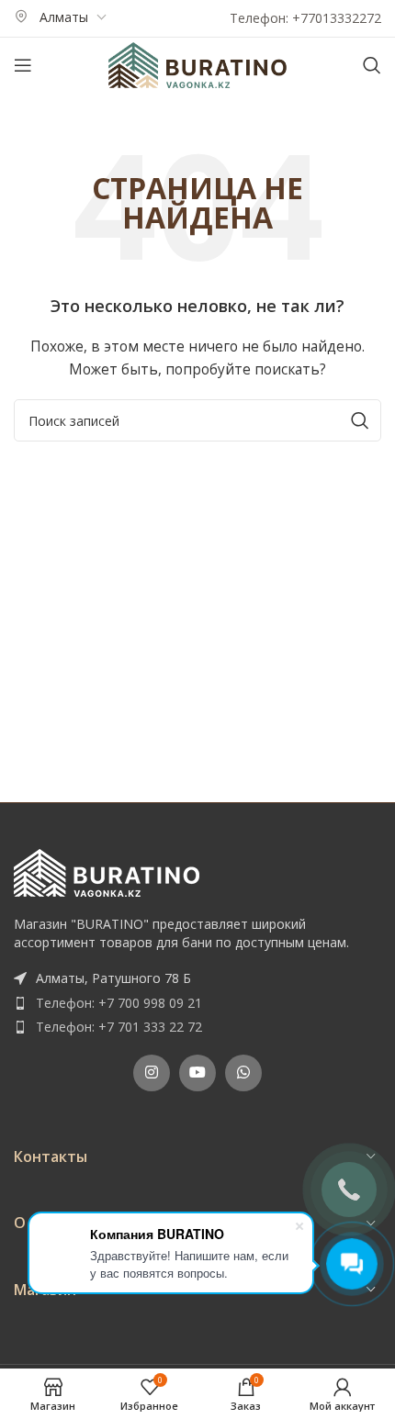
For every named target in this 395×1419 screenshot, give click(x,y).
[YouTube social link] (197, 1073)
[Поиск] (372, 65)
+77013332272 (336, 18)
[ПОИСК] (360, 420)
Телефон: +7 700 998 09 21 (119, 1002)
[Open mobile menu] (23, 65)
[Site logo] (197, 64)
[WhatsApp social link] (243, 1073)
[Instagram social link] (151, 1073)
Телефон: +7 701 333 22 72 (119, 1026)
